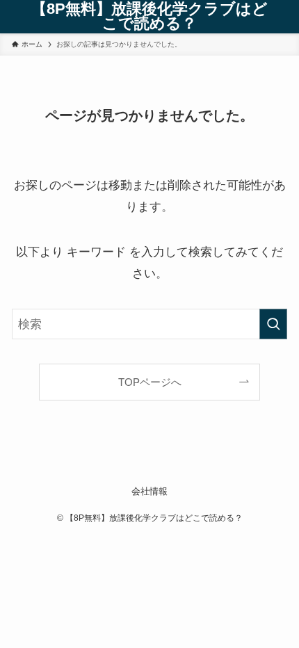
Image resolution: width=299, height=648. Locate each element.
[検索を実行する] (273, 324)
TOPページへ (149, 382)
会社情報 (149, 491)
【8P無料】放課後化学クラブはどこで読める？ (149, 17)
